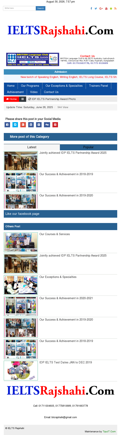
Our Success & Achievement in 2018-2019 (66, 174)
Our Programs (30, 86)
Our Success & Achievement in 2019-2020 (66, 195)
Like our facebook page (22, 214)
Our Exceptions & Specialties (64, 86)
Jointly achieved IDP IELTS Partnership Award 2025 (73, 153)
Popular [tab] (88, 147)
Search (40, 8)
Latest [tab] (31, 147)
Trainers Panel (98, 86)
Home (10, 86)
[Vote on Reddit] (39, 124)
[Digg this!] (47, 124)
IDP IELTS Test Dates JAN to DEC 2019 (65, 362)
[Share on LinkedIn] (31, 124)
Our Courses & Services (54, 234)
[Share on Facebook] (7, 124)
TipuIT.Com (109, 431)
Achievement (15, 92)
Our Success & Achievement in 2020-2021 (66, 298)
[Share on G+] (23, 124)
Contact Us (51, 92)
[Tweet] (15, 124)
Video (33, 92)
